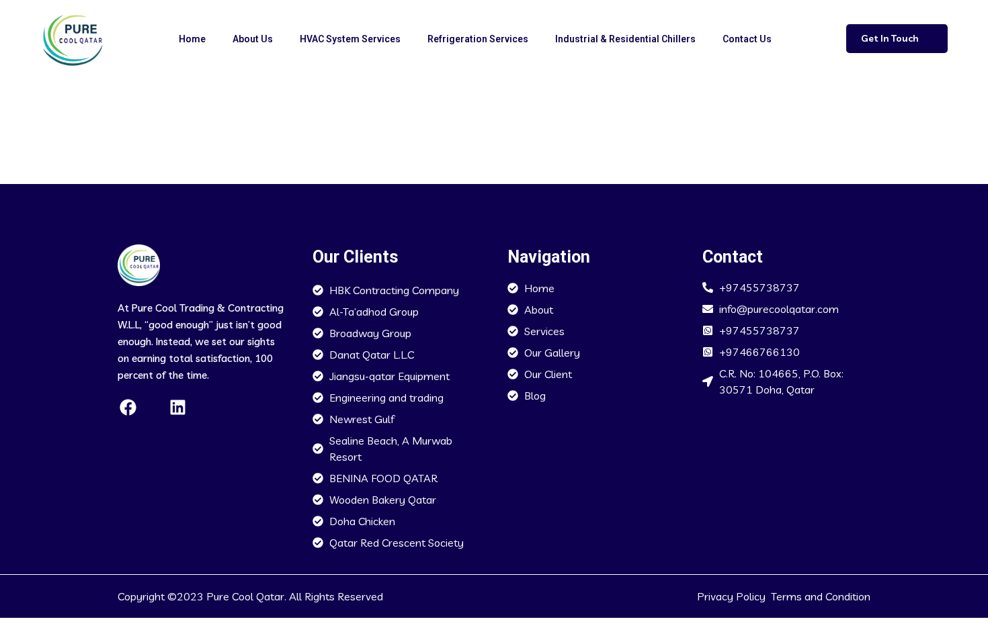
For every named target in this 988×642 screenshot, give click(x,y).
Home (192, 39)
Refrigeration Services (477, 39)
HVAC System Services (350, 39)
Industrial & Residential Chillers (625, 39)
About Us (253, 39)
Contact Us (747, 39)
